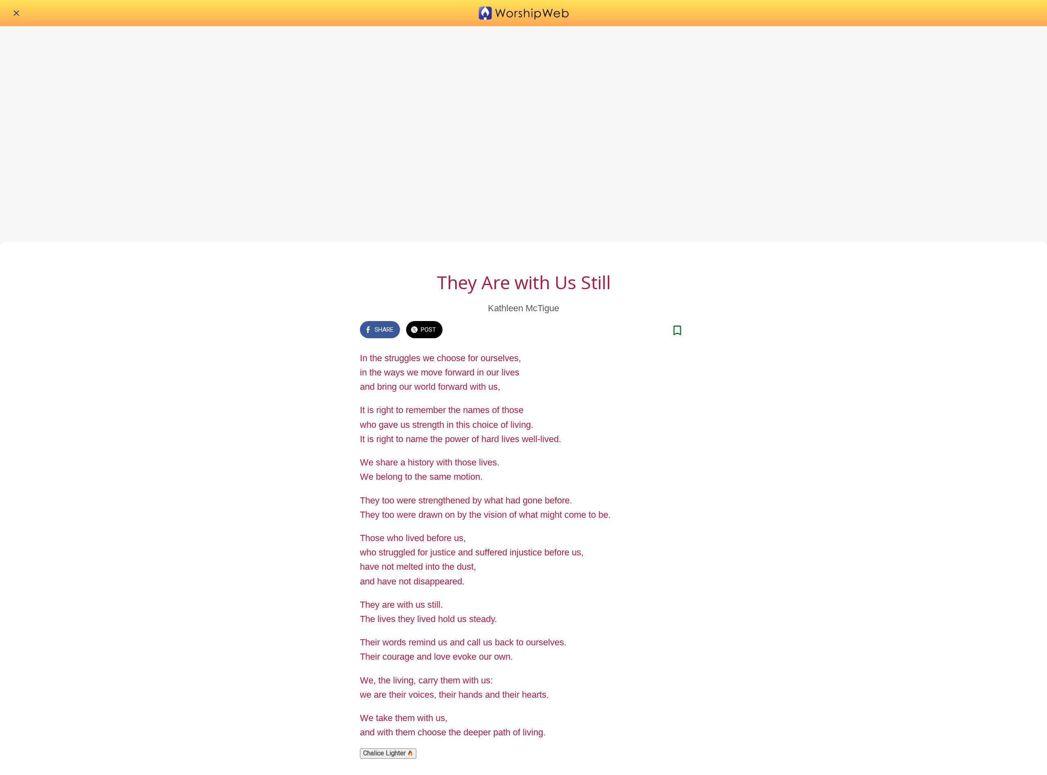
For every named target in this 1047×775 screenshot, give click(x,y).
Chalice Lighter (385, 753)
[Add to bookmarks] (677, 330)
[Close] (16, 13)
